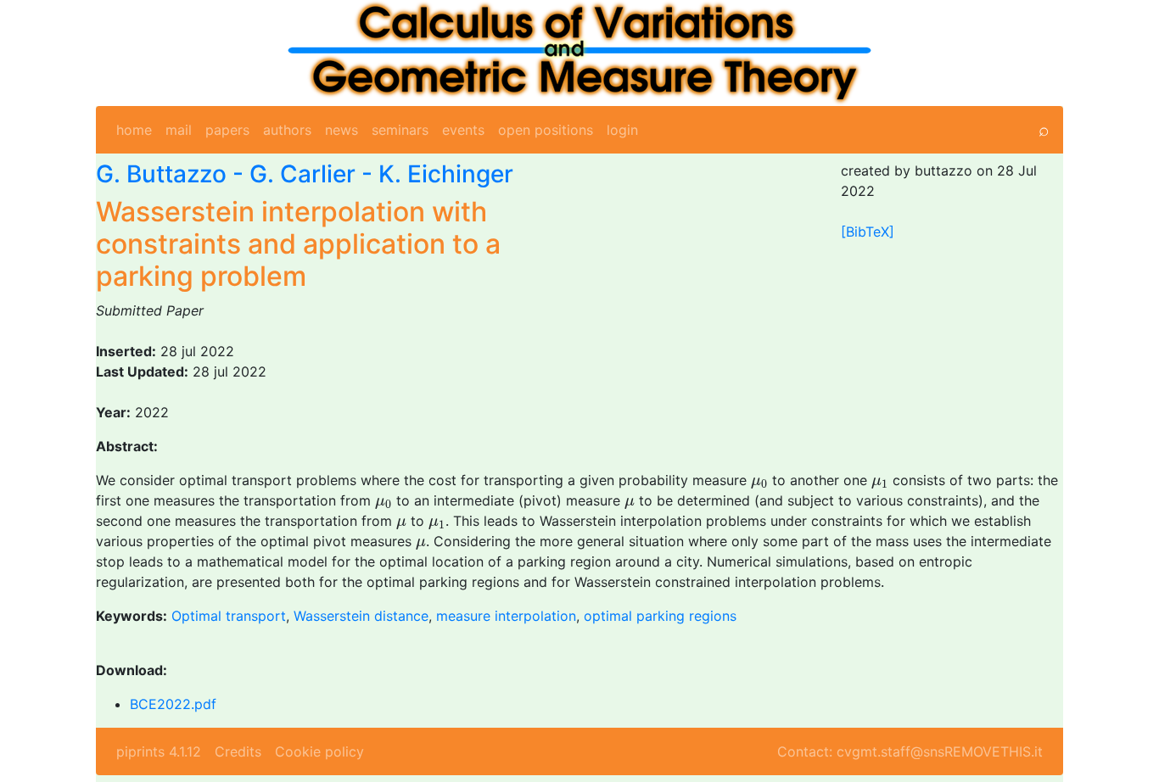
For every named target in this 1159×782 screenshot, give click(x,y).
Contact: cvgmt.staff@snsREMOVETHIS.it (910, 751)
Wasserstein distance (361, 615)
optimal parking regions (660, 615)
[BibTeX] (867, 231)
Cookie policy (319, 751)
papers (227, 129)
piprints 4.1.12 (158, 751)
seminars (400, 129)
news (341, 129)
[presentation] (759, 483)
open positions (545, 129)
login (622, 129)
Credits (238, 751)
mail (178, 129)
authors (287, 129)
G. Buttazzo (161, 173)
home (134, 129)
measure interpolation (506, 615)
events (463, 129)
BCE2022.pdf (173, 703)
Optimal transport (228, 615)
